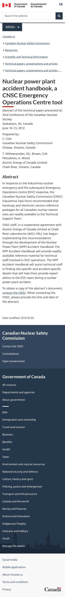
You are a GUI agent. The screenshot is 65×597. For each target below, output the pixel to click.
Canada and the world (15, 501)
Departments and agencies (18, 392)
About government (13, 399)
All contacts (9, 385)
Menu (11, 27)
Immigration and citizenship (19, 419)
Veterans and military (15, 531)
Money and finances (14, 509)
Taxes (5, 457)
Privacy (6, 589)
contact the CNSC (14, 293)
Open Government (13, 361)
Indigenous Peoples (14, 523)
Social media (9, 559)
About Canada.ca (12, 574)
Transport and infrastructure (19, 494)
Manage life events (13, 546)
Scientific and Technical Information (26, 57)
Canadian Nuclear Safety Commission (27, 43)
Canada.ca (9, 36)
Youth (5, 538)
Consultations (10, 353)
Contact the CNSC (12, 346)
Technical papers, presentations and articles (31, 63)
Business (7, 434)
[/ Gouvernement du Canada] (24, 5)
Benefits (7, 442)
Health (6, 449)
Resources (11, 50)
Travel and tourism (13, 427)
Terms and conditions (15, 582)
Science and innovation (16, 516)
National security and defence (20, 471)
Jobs (4, 412)
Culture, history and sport (17, 479)
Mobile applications (14, 567)
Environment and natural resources (23, 464)
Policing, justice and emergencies (22, 486)
